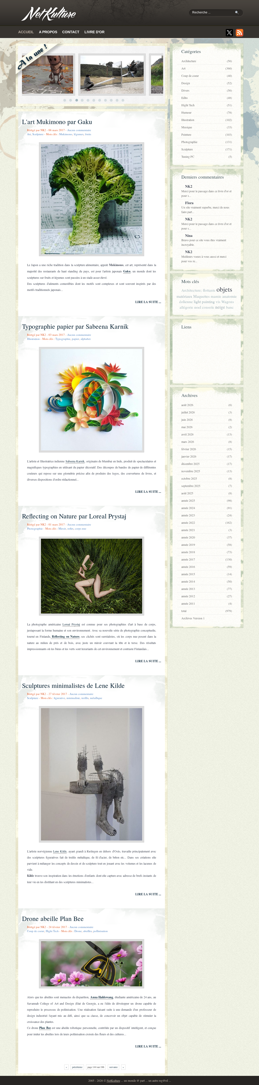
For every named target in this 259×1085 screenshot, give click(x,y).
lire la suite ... (148, 302)
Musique (206, 127)
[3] (76, 100)
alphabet (86, 339)
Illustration (33, 339)
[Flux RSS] (239, 33)
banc (230, 307)
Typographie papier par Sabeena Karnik (75, 326)
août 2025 (206, 493)
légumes (78, 134)
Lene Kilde (60, 851)
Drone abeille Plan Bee (53, 918)
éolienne (186, 301)
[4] (82, 100)
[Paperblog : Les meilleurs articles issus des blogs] (205, 376)
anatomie (229, 296)
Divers (206, 90)
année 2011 (206, 603)
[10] (117, 100)
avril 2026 (206, 434)
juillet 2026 (206, 412)
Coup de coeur (35, 931)
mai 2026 (206, 427)
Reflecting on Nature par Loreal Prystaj (74, 516)
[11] (123, 100)
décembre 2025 (206, 464)
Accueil (26, 32)
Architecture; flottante (198, 290)
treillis (85, 698)
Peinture (206, 134)
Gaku (127, 271)
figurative (59, 698)
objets (224, 289)
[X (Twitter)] (229, 33)
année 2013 (206, 589)
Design (206, 83)
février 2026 (206, 449)
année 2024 (206, 508)
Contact (70, 32)
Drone (78, 931)
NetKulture (113, 1080)
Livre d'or (94, 32)
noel (197, 307)
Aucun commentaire (79, 130)
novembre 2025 (206, 471)
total (206, 611)
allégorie (186, 307)
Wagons (227, 301)
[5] (88, 100)
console (208, 307)
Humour (206, 112)
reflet (70, 528)
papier (75, 339)
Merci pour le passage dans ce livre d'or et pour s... (206, 191)
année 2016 (206, 567)
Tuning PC (206, 156)
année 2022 (206, 522)
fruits (88, 134)
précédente (77, 1067)
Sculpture (38, 134)
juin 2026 (206, 419)
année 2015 (206, 574)
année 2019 (206, 544)
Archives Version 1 (193, 618)
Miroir (62, 528)
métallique (96, 698)
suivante (113, 1067)
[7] (100, 100)
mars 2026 (206, 442)
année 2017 (206, 559)
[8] (105, 100)
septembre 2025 (206, 486)
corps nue (80, 528)
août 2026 (206, 405)
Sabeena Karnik (75, 461)
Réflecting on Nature (65, 636)
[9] (111, 100)
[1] (65, 100)
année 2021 (206, 530)
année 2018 (206, 552)
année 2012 (206, 596)
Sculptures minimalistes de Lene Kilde (73, 685)
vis (218, 301)
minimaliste (73, 698)
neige (220, 307)
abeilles (87, 931)
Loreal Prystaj (71, 624)
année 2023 (206, 515)
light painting (204, 301)
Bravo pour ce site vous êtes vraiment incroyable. (203, 240)
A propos (48, 32)
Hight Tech (52, 931)
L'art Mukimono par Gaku (57, 121)
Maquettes (201, 296)
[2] (71, 100)
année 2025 (206, 500)
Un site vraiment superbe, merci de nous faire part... (205, 207)
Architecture (206, 61)
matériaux (184, 296)
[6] (94, 100)
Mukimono (65, 134)
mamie (216, 296)
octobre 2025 (206, 478)
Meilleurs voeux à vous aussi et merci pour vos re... (203, 256)
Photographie (35, 528)
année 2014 (206, 581)
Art (29, 134)
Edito (206, 98)
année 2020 (206, 537)
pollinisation (100, 931)
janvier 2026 (206, 456)
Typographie (62, 339)
